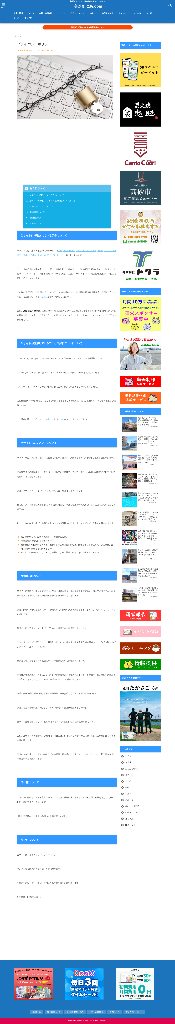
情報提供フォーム (53, 1012)
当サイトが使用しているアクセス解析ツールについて (51, 201)
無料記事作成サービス (75, 1012)
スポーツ (93, 13)
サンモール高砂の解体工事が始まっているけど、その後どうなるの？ (148, 552)
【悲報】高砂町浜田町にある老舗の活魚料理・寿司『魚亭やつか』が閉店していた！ (148, 591)
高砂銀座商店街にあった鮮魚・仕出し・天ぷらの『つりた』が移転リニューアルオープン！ (148, 440)
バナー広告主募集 (96, 1012)
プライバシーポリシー (134, 1012)
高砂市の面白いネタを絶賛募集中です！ (88, 27)
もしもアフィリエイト (86, 250)
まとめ (16, 18)
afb (105, 250)
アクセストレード (55, 255)
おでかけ (137, 13)
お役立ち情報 (108, 13)
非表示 (41, 188)
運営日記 (28, 18)
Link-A (29, 255)
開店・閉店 (18, 13)
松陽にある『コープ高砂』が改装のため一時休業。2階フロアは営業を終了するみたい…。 (148, 421)
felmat (36, 255)
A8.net (100, 250)
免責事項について (36, 212)
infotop (43, 255)
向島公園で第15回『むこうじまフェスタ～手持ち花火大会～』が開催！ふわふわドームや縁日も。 (148, 534)
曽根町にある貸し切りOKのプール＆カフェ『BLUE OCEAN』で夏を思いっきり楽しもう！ (148, 496)
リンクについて (35, 223)
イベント (61, 13)
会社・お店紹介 (46, 13)
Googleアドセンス (66, 250)
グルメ (31, 13)
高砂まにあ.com (88, 6)
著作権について (35, 218)
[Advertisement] (67, 153)
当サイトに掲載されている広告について (45, 195)
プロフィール (115, 1012)
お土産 (149, 13)
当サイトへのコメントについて (41, 206)
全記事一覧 (36, 1012)
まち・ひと (123, 13)
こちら (45, 297)
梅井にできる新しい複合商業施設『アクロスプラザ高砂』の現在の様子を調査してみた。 (148, 459)
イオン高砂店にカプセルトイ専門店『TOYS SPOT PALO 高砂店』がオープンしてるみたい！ (148, 515)
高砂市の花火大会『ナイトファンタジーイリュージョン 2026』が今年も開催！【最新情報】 (148, 478)
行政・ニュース (77, 13)
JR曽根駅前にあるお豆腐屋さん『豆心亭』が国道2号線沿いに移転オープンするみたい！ (148, 572)
